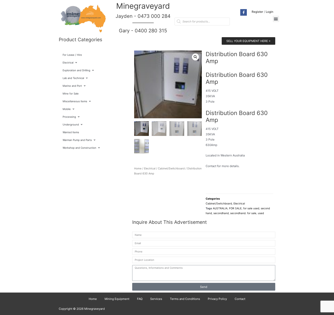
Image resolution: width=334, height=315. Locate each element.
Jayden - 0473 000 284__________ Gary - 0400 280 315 (143, 23)
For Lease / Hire (72, 54)
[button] (276, 19)
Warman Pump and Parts (77, 140)
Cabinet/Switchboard (171, 168)
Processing (69, 116)
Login (269, 12)
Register (257, 12)
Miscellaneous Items (75, 101)
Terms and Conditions (185, 299)
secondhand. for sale (243, 213)
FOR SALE (235, 208)
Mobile (67, 109)
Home (137, 168)
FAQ (139, 299)
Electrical (68, 62)
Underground (71, 124)
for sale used (251, 208)
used (261, 213)
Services (156, 299)
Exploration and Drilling (76, 70)
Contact (240, 299)
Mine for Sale (71, 93)
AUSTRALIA (220, 208)
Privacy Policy (217, 299)
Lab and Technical (73, 78)
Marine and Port (72, 85)
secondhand (221, 213)
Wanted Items (71, 132)
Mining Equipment (117, 299)
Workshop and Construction (79, 147)
